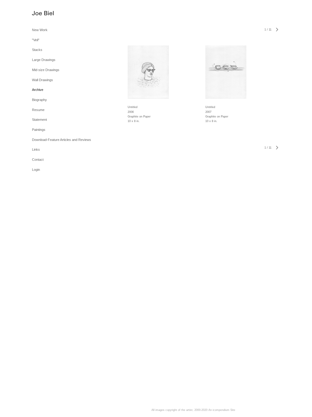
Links (36, 149)
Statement (39, 119)
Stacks (37, 50)
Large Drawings (43, 60)
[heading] (43, 13)
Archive (37, 90)
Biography (39, 100)
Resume (38, 110)
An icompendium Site (221, 410)
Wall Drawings (42, 80)
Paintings (38, 129)
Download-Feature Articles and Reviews (61, 140)
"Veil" (35, 40)
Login (36, 169)
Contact (38, 159)
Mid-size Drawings (45, 70)
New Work (40, 30)
